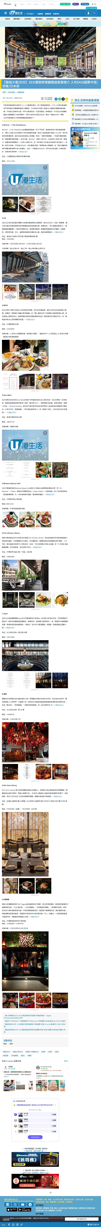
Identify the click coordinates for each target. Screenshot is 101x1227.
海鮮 (50, 1052)
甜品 (23, 1055)
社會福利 (69, 1201)
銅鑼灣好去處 (69, 1199)
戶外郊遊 (61, 1201)
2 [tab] (48, 24)
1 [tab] (46, 24)
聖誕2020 (7, 1052)
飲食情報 (11, 92)
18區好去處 (96, 19)
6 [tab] (56, 24)
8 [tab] (48, 26)
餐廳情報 (21, 92)
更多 (65, 1061)
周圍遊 (85, 19)
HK (15, 4)
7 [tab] (46, 26)
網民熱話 (39, 1208)
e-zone (51, 4)
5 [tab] (54, 24)
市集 (45, 1199)
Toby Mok (9, 98)
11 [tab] (54, 26)
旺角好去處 (40, 1201)
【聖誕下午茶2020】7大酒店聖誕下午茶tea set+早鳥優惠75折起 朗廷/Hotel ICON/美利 (35, 1021)
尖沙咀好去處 (58, 1199)
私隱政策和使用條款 (56, 1218)
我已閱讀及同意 (82, 1219)
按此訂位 (23, 151)
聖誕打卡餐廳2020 (32, 1052)
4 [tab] (52, 24)
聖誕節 (6, 1055)
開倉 (49, 1199)
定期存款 (56, 14)
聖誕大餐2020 (18, 1052)
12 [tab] (56, 26)
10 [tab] (52, 26)
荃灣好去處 (89, 1199)
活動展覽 (39, 1199)
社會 (47, 1201)
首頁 (4, 92)
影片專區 (76, 19)
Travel (22, 4)
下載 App (85, 4)
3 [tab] (50, 24)
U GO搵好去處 (92, 8)
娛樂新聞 (48, 14)
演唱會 (7, 19)
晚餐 (43, 1052)
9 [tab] (50, 26)
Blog (43, 4)
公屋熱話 (40, 14)
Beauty (36, 4)
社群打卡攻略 (66, 4)
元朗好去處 (79, 1199)
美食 (57, 1052)
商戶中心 (75, 4)
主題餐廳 (15, 1055)
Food (29, 4)
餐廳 (29, 1055)
